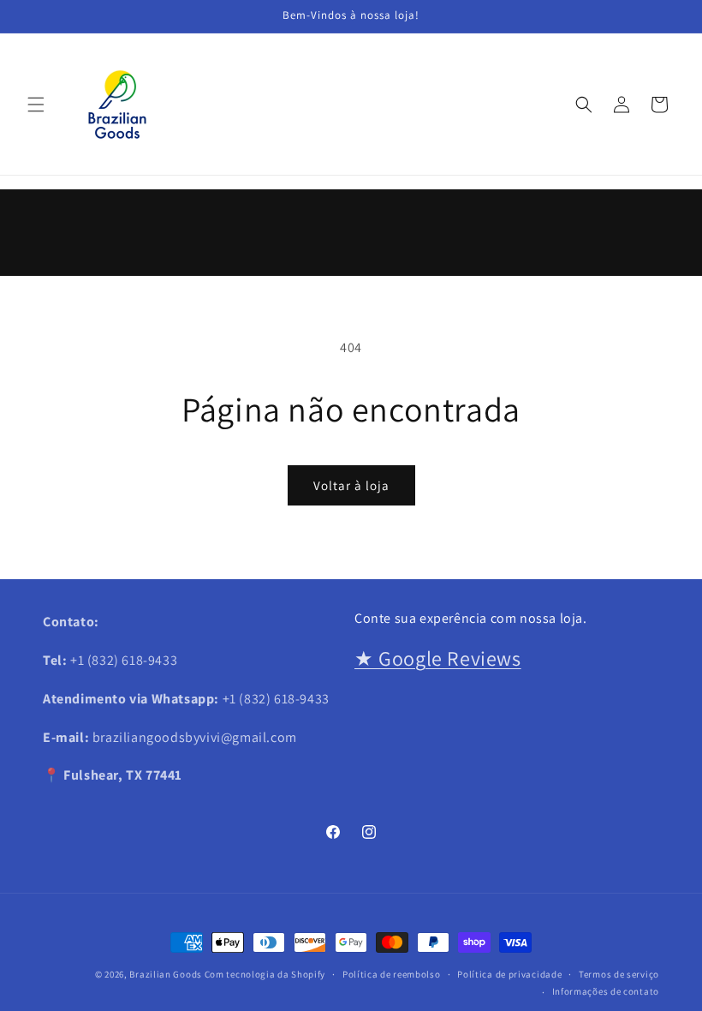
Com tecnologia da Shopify (265, 974)
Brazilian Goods (165, 974)
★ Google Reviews (437, 658)
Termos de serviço (619, 974)
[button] (36, 104)
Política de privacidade (509, 974)
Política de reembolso (391, 974)
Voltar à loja (351, 485)
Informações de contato (605, 991)
